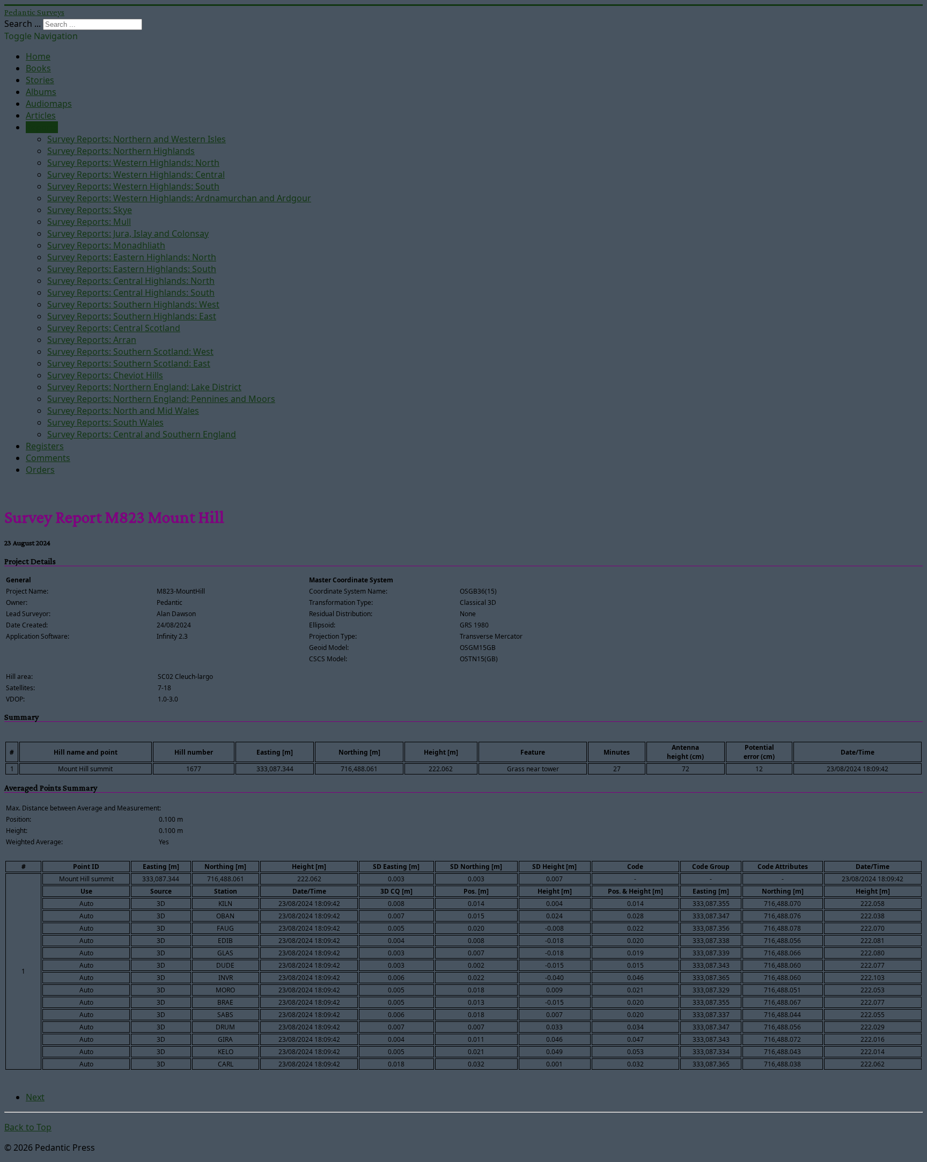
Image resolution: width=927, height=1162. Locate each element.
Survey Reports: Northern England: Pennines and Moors (161, 399)
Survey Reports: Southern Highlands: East (131, 316)
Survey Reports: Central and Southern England (141, 434)
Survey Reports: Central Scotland (113, 328)
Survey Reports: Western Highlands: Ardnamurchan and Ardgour (179, 198)
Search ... (22, 24)
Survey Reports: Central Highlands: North (131, 281)
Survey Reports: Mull (89, 222)
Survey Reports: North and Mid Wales (123, 410)
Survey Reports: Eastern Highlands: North (131, 257)
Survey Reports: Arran (91, 340)
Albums (41, 92)
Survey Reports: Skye (89, 210)
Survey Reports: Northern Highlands (121, 151)
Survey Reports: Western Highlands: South (133, 186)
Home (38, 56)
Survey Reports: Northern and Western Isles (136, 139)
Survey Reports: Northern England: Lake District (144, 387)
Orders (40, 470)
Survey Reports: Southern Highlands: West (133, 304)
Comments (48, 458)
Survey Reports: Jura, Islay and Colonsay (128, 233)
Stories (40, 80)
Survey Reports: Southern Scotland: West (130, 351)
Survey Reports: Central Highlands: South (131, 292)
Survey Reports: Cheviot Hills (105, 375)
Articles (41, 115)
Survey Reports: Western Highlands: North (133, 163)
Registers (45, 446)
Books (38, 68)
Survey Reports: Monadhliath (106, 245)
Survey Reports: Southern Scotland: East (128, 363)
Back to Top (28, 1127)
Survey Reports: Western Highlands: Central (136, 174)
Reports (42, 127)
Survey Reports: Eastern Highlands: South (131, 269)
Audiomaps (49, 103)
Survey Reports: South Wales (105, 422)
